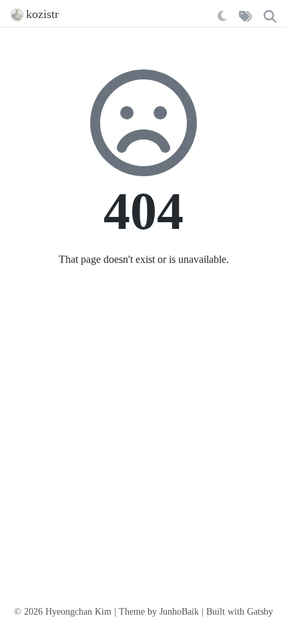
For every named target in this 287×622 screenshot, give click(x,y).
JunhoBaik (179, 611)
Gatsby (260, 611)
